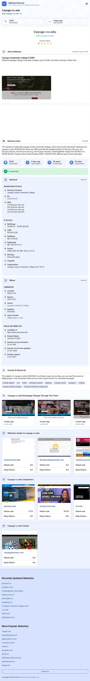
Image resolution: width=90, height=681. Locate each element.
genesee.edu (10, 506)
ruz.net (5, 610)
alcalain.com (7, 587)
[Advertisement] (45, 69)
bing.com (6, 665)
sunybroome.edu (47, 506)
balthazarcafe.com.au (11, 658)
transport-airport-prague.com (15, 606)
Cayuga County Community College (21, 193)
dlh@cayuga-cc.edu (15, 318)
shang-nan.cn (8, 594)
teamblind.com (8, 661)
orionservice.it (8, 642)
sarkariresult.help (12, 460)
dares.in (5, 654)
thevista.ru (6, 583)
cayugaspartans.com (14, 552)
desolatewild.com (9, 635)
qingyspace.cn (8, 617)
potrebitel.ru (7, 598)
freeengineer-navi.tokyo (12, 591)
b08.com (6, 613)
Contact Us (45, 671)
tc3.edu (79, 506)
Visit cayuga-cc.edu (10, 14)
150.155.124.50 (12, 199)
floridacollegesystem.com (52, 460)
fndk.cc (5, 646)
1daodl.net (6, 631)
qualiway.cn (7, 602)
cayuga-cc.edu (8, 149)
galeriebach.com (9, 639)
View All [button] (85, 141)
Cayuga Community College (18, 305)
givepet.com (7, 650)
